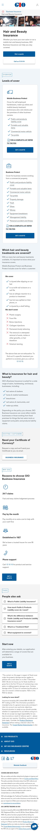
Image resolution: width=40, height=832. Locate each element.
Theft (12, 203)
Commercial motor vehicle (21, 131)
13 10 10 (20, 361)
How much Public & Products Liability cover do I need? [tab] (19, 608)
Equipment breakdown (19, 213)
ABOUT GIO (9, 741)
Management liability (18, 217)
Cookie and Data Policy (31, 778)
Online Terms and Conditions (27, 829)
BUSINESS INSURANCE (14, 457)
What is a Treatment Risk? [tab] (18, 627)
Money (12, 210)
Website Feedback (20, 765)
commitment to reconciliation (12, 803)
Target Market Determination (23, 725)
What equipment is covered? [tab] (19, 633)
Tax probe (15, 135)
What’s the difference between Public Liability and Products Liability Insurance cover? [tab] (22, 618)
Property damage (16, 199)
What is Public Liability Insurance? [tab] (21, 601)
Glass (12, 206)
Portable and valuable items (21, 188)
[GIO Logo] (20, 5)
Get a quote (19, 54)
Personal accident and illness (21, 221)
